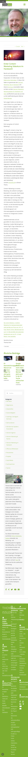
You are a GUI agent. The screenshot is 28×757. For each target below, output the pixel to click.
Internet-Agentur (11, 433)
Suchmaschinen (10, 464)
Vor (22, 46)
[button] (5, 371)
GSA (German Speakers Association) (12, 428)
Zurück (18, 46)
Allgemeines (9, 405)
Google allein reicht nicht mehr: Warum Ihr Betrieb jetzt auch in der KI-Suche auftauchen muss (20, 373)
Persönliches (9, 453)
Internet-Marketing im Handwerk (12, 444)
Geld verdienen (10, 423)
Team (16, 560)
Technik (8, 468)
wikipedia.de (11, 183)
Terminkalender (6, 639)
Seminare (10, 87)
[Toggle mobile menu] (25, 4)
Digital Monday (8, 98)
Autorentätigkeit (10, 413)
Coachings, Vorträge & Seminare (12, 418)
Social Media (9, 460)
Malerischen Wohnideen (10, 80)
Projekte (8, 456)
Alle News (9, 401)
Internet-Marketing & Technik (12, 438)
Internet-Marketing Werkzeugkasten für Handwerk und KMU (14, 91)
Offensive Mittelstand (12, 449)
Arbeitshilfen (9, 409)
